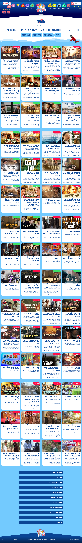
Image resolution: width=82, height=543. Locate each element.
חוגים (50, 8)
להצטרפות (9, 6)
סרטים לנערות (37, 35)
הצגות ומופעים (26, 35)
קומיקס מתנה (4, 12)
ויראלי (27, 8)
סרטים (59, 8)
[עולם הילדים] (41, 7)
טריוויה (18, 8)
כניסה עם (6, 3)
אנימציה (58, 35)
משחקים (63, 8)
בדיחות (23, 8)
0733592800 (52, 540)
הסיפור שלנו (8, 9)
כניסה (9, 3)
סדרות (68, 8)
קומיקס (54, 8)
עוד (13, 8)
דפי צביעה (32, 8)
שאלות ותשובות (31, 540)
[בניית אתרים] (19, 540)
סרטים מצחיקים (48, 35)
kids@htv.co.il (46, 540)
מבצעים (8, 12)
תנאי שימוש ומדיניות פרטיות (38, 540)
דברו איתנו (3, 9)
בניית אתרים (15, 540)
